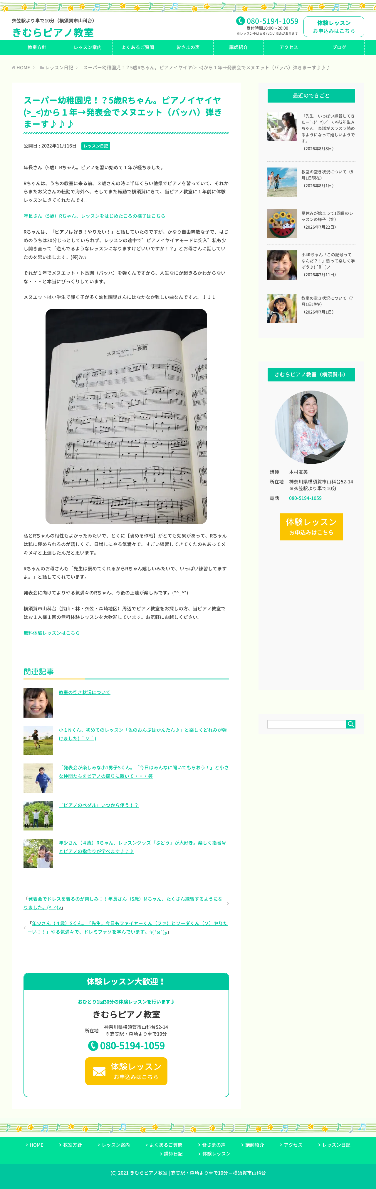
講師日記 (173, 1154)
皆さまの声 (188, 47)
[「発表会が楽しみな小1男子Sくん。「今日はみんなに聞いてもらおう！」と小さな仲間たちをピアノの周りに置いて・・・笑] (38, 789)
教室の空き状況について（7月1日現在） (327, 301)
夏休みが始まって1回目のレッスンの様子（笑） (327, 216)
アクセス (288, 47)
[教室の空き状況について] (38, 714)
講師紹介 (238, 47)
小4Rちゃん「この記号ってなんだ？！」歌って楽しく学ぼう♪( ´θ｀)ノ (328, 261)
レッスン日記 (95, 146)
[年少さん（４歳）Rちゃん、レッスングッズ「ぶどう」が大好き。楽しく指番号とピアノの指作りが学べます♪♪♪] (38, 865)
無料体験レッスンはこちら (52, 633)
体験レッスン (216, 1154)
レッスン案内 (87, 47)
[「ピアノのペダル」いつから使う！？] (38, 827)
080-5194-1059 (132, 1045)
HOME (36, 1145)
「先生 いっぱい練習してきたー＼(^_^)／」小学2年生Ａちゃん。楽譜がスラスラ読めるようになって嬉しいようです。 (328, 128)
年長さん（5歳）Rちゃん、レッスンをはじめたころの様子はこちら (94, 216)
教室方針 (37, 47)
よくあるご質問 (137, 47)
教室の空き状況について (84, 692)
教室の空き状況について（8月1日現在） (327, 175)
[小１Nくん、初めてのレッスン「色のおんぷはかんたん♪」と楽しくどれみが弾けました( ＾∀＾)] (38, 752)
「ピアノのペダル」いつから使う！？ (99, 805)
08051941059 (272, 21)
